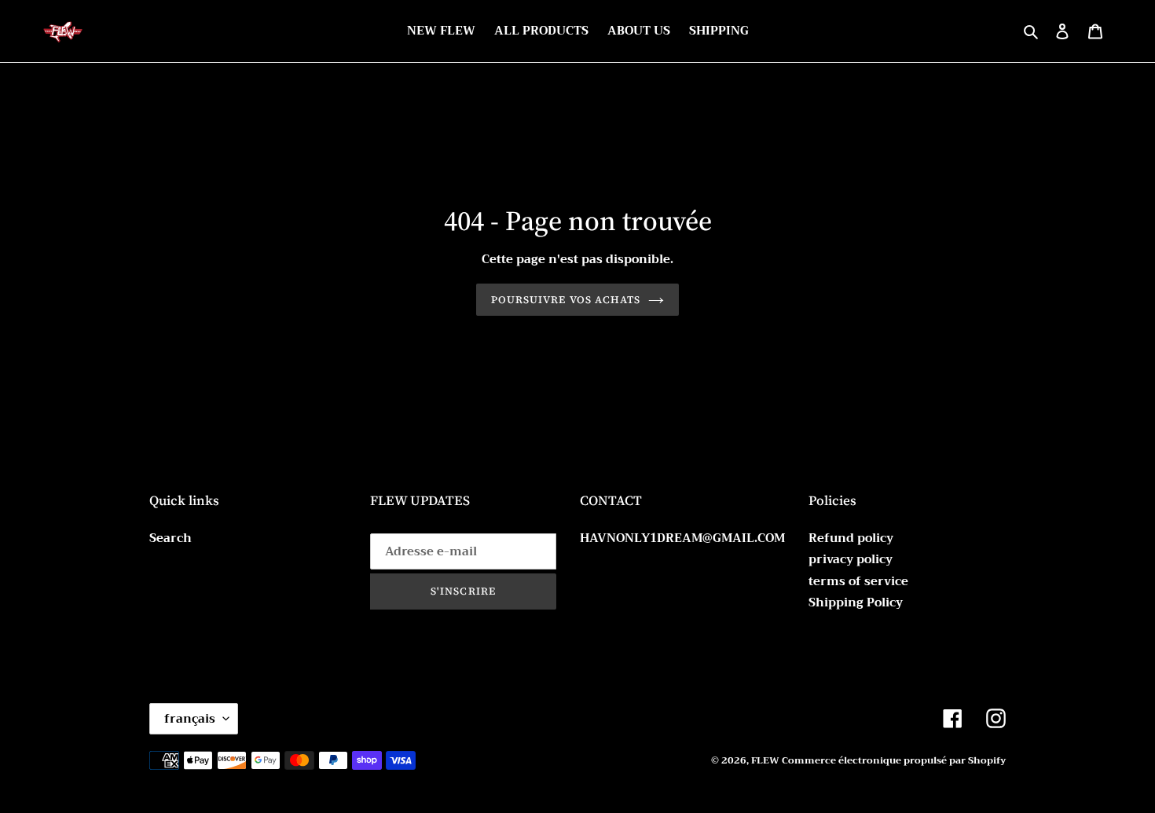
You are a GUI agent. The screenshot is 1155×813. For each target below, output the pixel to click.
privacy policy (850, 559)
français (189, 719)
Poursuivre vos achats (565, 299)
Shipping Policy (855, 602)
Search (170, 538)
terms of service (858, 581)
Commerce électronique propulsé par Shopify (894, 760)
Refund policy (850, 538)
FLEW (766, 760)
